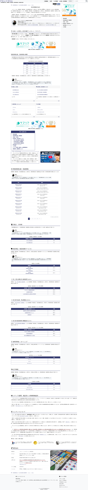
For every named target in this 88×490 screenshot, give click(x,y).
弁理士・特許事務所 (63, 1)
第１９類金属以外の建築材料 (29, 268)
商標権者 (46, 1)
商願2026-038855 (18, 206)
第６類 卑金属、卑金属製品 (42, 92)
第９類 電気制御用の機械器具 (42, 94)
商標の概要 (15, 134)
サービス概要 (62, 478)
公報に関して (67, 421)
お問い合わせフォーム (19, 405)
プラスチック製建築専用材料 (29, 290)
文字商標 (56, 1)
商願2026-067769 (18, 200)
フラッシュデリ (40, 109)
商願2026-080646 (18, 187)
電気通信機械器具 (29, 333)
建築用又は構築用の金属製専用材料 (29, 310)
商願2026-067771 (18, 194)
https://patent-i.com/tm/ (23, 415)
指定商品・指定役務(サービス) (42, 86)
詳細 (34, 100)
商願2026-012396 (18, 213)
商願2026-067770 (18, 197)
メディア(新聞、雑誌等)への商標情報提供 (20, 147)
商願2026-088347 (18, 184)
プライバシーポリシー (64, 486)
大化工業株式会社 (16, 94)
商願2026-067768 (18, 203)
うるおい (38, 107)
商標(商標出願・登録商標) (17, 135)
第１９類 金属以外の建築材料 (42, 89)
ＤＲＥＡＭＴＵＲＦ (40, 111)
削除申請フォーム (43, 434)
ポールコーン (15, 111)
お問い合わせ (21, 435)
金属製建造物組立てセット (29, 312)
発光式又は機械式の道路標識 (29, 331)
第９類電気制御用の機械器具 (29, 273)
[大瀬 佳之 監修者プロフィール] (25, 21)
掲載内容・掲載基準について (18, 148)
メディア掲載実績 (63, 480)
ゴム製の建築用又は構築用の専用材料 (29, 293)
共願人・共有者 (15, 86)
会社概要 (62, 483)
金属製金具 (29, 314)
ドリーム (14, 107)
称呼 (51, 1)
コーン (14, 109)
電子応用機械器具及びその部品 (29, 335)
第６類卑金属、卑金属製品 (29, 270)
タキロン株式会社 (16, 92)
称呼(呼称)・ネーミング (16, 104)
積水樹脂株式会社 (16, 89)
